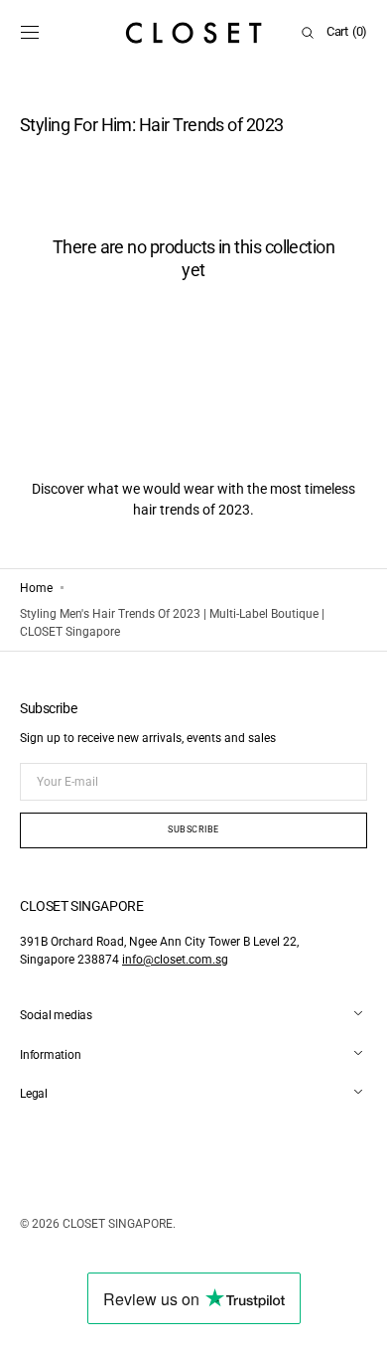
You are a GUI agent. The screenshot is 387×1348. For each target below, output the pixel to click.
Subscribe (193, 829)
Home (36, 588)
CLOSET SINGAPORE (118, 1224)
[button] (30, 33)
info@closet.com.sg (175, 960)
